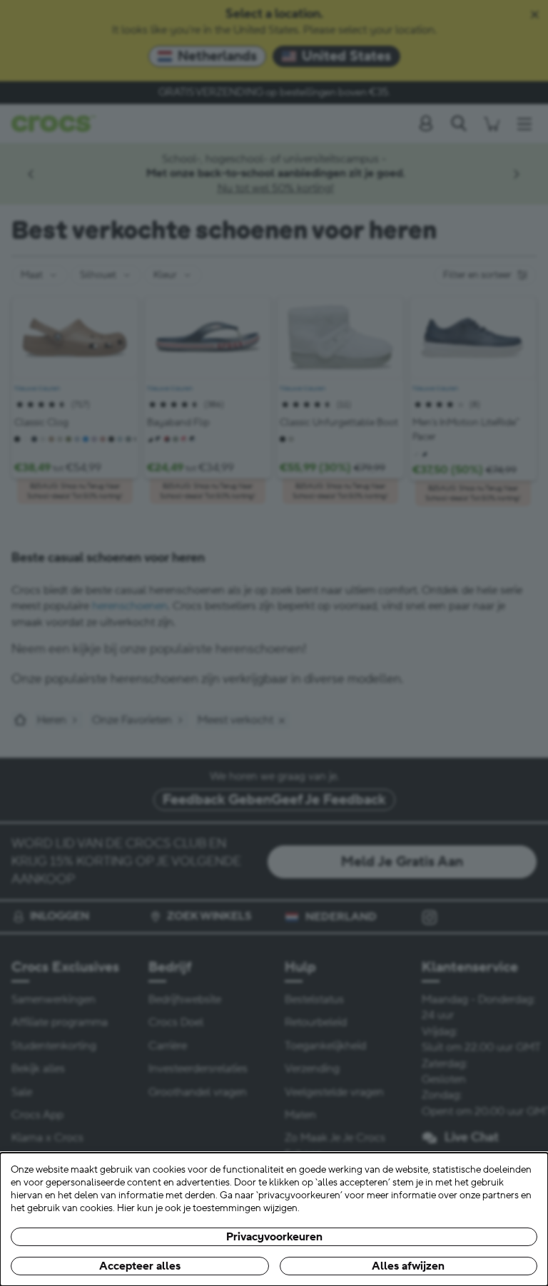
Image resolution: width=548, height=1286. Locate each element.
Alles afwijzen (408, 1266)
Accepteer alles (140, 1266)
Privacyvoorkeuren (274, 1237)
